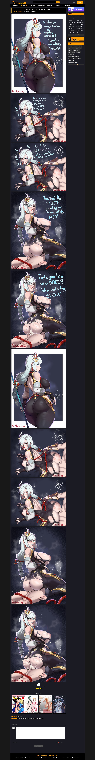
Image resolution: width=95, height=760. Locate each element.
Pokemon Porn (71, 24)
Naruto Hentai (79, 26)
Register (80, 2)
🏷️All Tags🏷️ (76, 64)
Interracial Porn (79, 18)
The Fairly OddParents (73, 62)
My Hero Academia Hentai (80, 32)
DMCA (57, 755)
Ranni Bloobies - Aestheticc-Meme (59, 713)
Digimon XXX (78, 58)
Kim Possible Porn (72, 32)
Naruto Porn (49, 5)
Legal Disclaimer (51, 755)
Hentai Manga (32, 5)
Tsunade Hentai (78, 48)
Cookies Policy (44, 755)
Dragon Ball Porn (41, 5)
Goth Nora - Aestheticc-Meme (32, 713)
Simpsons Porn (79, 20)
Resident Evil (71, 54)
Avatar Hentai (71, 60)
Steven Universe (72, 52)
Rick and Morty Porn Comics (72, 18)
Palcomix (70, 20)
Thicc (43, 718)
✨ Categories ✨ (58, 5)
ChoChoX (79, 52)
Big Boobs (22, 718)
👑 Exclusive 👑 (24, 5)
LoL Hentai (70, 28)
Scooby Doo (71, 48)
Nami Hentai (71, 58)
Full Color (26, 718)
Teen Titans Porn (71, 30)
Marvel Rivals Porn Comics (74, 56)
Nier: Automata (71, 46)
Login (74, 2)
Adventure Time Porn (80, 28)
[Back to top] (91, 756)
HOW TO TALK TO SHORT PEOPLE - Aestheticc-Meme (48, 713)
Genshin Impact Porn (32, 718)
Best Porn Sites (67, 5)
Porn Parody (39, 718)
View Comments (39, 746)
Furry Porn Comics (80, 22)
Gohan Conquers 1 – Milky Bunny (18, 713)
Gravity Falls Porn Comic (80, 30)
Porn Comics (15, 5)
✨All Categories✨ (76, 34)
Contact (38, 755)
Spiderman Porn (77, 50)
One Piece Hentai (80, 24)
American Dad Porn (72, 22)
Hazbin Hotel (79, 46)
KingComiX (15, 11)
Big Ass (19, 718)
